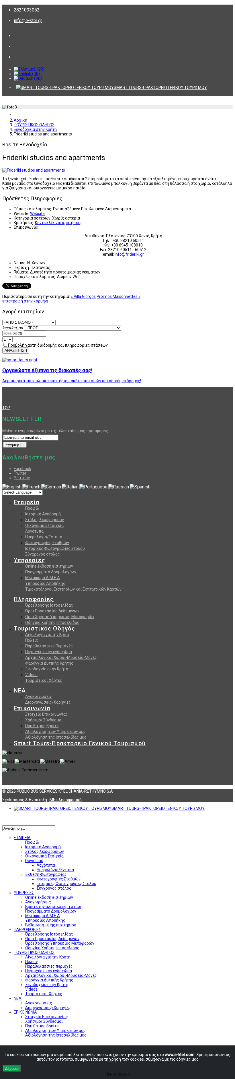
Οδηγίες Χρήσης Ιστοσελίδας (52, 622)
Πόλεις (31, 640)
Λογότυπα (34, 531)
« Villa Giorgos (83, 296)
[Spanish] (140, 487)
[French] (31, 487)
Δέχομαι (12, 1068)
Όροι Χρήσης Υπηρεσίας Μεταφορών (59, 616)
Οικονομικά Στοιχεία (44, 525)
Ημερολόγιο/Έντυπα (55, 870)
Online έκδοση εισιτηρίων (49, 566)
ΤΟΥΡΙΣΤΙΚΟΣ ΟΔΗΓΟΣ (34, 125)
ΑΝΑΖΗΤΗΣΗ (16, 350)
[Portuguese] (93, 487)
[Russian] (118, 487)
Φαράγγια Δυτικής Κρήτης (49, 663)
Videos (31, 674)
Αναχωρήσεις (38, 902)
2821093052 (27, 10)
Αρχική (20, 120)
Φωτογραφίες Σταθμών (47, 542)
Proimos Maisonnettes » (118, 296)
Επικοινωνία (32, 708)
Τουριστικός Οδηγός (44, 628)
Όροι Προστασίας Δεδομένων (52, 611)
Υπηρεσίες (29, 560)
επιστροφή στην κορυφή (25, 301)
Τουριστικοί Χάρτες (43, 680)
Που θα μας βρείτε (41, 725)
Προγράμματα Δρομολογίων (50, 572)
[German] (51, 487)
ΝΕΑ (20, 690)
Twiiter (20, 473)
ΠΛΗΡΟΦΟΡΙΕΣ (27, 929)
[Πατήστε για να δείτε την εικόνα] (33, 170)
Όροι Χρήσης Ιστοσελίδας (49, 605)
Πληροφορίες (34, 599)
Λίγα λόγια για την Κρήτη (47, 634)
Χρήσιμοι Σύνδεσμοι (44, 720)
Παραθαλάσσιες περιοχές (49, 966)
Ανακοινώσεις (38, 696)
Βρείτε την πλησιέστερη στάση (54, 906)
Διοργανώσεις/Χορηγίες (48, 702)
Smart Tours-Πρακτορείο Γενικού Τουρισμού (80, 743)
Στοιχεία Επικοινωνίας (46, 714)
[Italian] (70, 487)
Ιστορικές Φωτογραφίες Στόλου (55, 548)
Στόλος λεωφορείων (44, 519)
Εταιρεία (27, 502)
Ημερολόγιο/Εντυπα (43, 537)
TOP (6, 407)
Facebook (22, 468)
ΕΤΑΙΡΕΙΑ (22, 837)
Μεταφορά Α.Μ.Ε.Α (42, 577)
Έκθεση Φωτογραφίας (46, 874)
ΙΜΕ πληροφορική (65, 799)
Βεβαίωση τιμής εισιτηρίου (50, 925)
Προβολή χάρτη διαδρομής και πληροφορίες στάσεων (58, 345)
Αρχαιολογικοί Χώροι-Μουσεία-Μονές (61, 657)
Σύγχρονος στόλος (42, 554)
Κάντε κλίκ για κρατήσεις (58, 222)
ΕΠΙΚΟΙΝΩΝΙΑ (25, 1012)
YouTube (22, 478)
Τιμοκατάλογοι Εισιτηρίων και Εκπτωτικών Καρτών (73, 589)
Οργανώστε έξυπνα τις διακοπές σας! (47, 370)
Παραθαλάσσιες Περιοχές (49, 646)
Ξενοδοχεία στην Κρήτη (35, 129)
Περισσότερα (117, 1074)
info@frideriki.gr (129, 254)
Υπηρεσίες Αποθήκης (45, 583)
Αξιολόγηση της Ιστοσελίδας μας (56, 737)
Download (34, 860)
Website (37, 213)
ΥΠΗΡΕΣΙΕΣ (24, 892)
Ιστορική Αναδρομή (43, 514)
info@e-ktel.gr (28, 20)
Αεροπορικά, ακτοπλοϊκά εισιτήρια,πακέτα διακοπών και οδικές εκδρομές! (71, 381)
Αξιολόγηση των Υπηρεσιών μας (55, 731)
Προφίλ (32, 508)
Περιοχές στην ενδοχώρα (48, 651)
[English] (11, 487)
